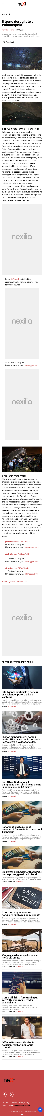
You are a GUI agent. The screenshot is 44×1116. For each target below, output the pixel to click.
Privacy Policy (23, 1103)
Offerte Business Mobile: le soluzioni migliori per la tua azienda (18, 1045)
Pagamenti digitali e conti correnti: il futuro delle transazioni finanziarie (22, 829)
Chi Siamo (6, 1103)
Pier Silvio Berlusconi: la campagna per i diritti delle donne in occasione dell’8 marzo (21, 784)
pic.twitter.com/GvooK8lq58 (17, 541)
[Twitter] (10, 1093)
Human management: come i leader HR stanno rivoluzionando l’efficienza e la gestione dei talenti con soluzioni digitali (21, 739)
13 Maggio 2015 (31, 365)
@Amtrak (15, 279)
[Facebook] (3, 1093)
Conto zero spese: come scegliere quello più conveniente (21, 913)
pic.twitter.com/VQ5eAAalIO (17, 554)
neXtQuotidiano (8, 30)
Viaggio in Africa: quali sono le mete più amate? (20, 956)
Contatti (14, 1103)
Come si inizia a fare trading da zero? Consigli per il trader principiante (20, 1000)
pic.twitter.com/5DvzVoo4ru (17, 568)
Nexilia (4, 706)
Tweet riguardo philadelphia (14, 581)
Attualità (6, 14)
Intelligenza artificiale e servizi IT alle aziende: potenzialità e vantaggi (21, 694)
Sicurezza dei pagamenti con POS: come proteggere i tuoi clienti (22, 873)
